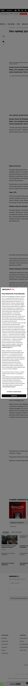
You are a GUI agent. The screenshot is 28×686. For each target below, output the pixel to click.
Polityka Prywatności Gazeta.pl (9, 345)
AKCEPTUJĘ (14, 395)
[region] (14, 343)
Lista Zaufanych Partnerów (8, 386)
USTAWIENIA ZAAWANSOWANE (14, 391)
